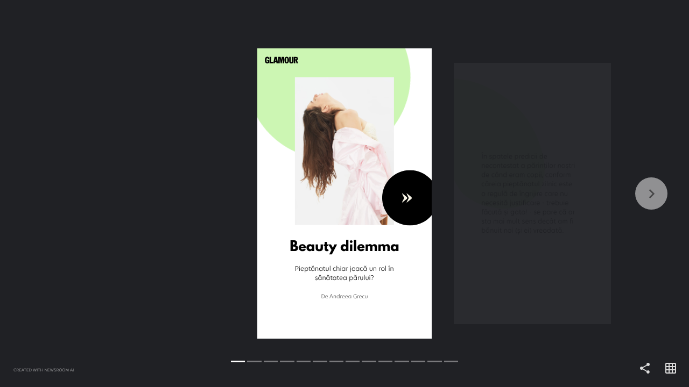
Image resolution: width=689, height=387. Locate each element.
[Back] (172, 193)
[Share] (645, 369)
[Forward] (516, 193)
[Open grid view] (671, 369)
